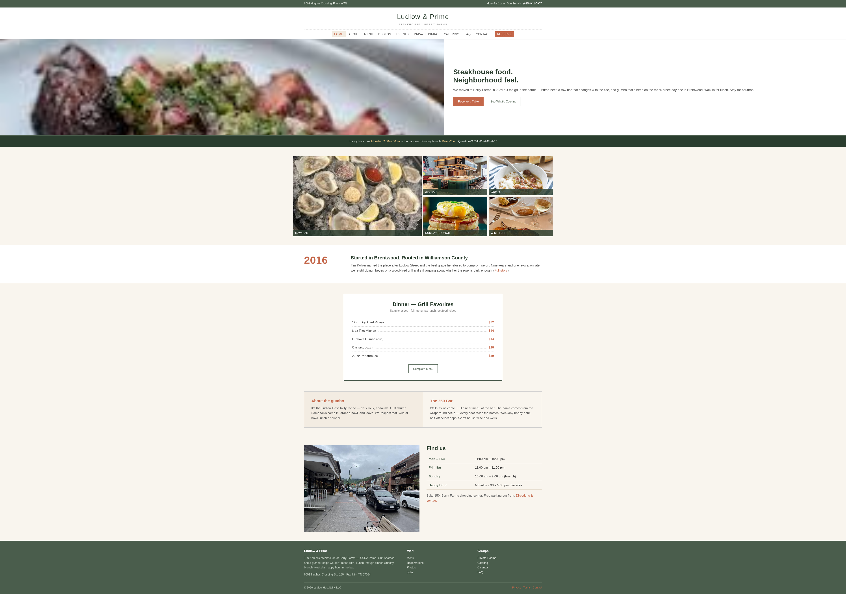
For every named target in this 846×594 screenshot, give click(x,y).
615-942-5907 (488, 141)
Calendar (483, 567)
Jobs (410, 572)
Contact (483, 34)
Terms (527, 587)
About (354, 34)
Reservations (415, 562)
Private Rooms (486, 558)
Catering (451, 34)
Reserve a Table (468, 101)
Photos (384, 34)
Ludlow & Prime (423, 19)
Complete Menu (423, 369)
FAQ (468, 34)
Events (402, 34)
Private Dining (426, 34)
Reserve (504, 34)
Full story (501, 270)
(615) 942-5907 (532, 3)
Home (338, 34)
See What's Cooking (503, 101)
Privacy (516, 587)
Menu (368, 34)
